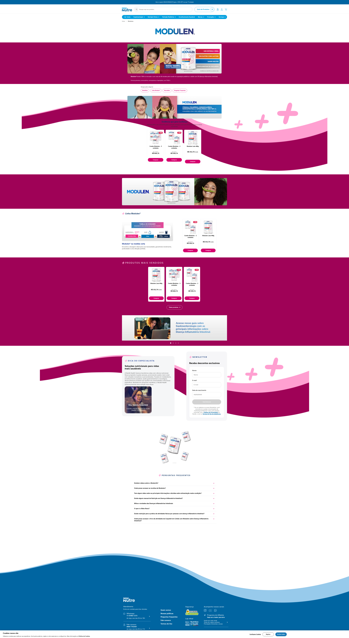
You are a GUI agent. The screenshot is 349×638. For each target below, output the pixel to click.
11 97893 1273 (132, 616)
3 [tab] (175, 343)
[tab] (174, 483)
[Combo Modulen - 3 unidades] (155, 144)
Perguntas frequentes (169, 617)
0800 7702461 (132, 627)
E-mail (194, 380)
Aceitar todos (281, 634)
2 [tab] (173, 343)
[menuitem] (127, 17)
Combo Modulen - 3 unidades (156, 147)
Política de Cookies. (84, 636)
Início (123, 21)
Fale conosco (166, 620)
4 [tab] (178, 343)
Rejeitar (268, 634)
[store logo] (127, 9)
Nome (194, 370)
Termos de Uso (166, 624)
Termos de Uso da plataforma (212, 414)
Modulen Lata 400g (193, 146)
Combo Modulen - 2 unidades (174, 147)
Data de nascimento (199, 390)
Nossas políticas (167, 614)
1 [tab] (170, 343)
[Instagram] (206, 611)
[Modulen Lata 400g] (192, 144)
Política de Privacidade (211, 412)
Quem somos (166, 610)
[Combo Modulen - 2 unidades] (174, 144)
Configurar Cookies (255, 634)
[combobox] (163, 9)
